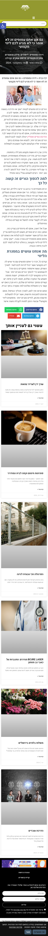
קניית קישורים (24, 877)
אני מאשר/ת (39, 932)
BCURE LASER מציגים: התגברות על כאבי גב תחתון (24, 661)
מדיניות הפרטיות (19, 910)
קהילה (8, 58)
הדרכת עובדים (35, 831)
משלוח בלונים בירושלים (30, 743)
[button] (3, 26)
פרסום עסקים (19, 58)
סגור (28, 932)
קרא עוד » (40, 398)
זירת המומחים (37, 54)
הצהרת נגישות (24, 872)
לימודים (25, 54)
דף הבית (43, 78)
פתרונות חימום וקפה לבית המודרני (25, 473)
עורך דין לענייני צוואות (32, 384)
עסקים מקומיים (35, 58)
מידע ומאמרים (12, 54)
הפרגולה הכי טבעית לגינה (30, 574)
